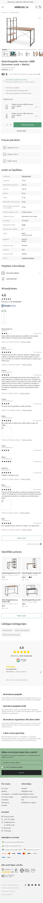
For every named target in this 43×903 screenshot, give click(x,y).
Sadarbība (5, 800)
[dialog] (20, 81)
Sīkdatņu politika (7, 894)
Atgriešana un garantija (29, 797)
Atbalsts (4, 791)
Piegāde (24, 788)
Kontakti (4, 805)
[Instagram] (29, 885)
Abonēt (21, 773)
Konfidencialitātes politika (10, 888)
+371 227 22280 (9, 819)
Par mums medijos (7, 797)
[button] (21, 2)
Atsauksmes (5, 802)
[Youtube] (33, 885)
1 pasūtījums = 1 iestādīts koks (11, 794)
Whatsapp (7, 831)
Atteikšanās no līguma (29, 802)
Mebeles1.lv (5, 12)
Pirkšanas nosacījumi (8, 891)
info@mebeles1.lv (9, 822)
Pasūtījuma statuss (28, 794)
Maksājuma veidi (27, 791)
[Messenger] (36, 885)
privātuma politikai (17, 767)
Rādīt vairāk (21, 538)
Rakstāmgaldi (15, 12)
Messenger (7, 828)
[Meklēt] (36, 7)
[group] (22, 668)
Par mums (5, 788)
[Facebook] (26, 885)
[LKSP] (26, 239)
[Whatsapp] (40, 885)
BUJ (23, 800)
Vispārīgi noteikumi (28, 258)
